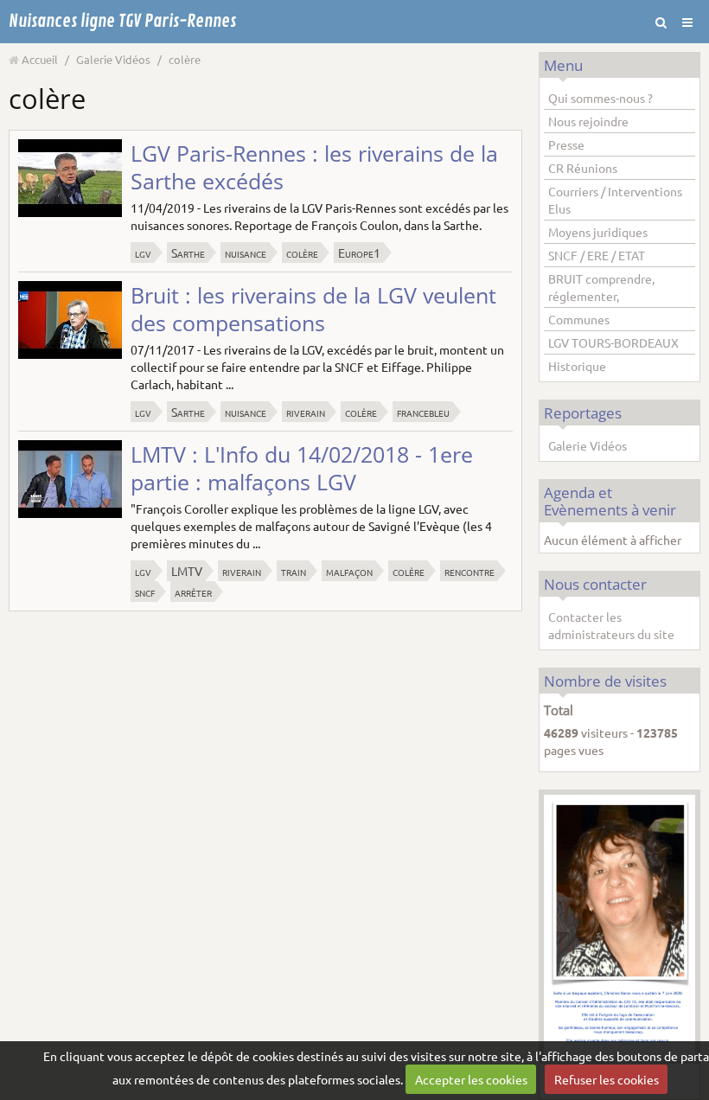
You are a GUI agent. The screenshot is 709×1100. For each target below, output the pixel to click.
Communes (579, 319)
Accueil (40, 59)
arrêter (193, 591)
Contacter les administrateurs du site (611, 625)
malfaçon (349, 571)
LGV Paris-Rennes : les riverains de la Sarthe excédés (314, 166)
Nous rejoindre (588, 121)
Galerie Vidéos (113, 59)
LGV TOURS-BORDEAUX (613, 342)
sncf (145, 591)
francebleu (423, 411)
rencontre (469, 571)
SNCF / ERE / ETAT (596, 255)
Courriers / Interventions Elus (615, 199)
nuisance (245, 252)
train (293, 571)
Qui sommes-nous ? (600, 98)
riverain (305, 411)
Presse (566, 144)
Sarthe (188, 252)
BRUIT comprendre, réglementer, (601, 287)
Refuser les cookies (606, 1079)
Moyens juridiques (598, 232)
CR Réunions (582, 168)
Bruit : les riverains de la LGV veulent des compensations (313, 308)
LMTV (186, 571)
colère (302, 252)
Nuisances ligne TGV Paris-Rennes (122, 21)
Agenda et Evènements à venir (610, 501)
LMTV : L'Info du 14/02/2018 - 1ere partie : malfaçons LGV (302, 467)
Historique (577, 366)
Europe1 (359, 252)
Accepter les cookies (471, 1079)
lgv (143, 252)
